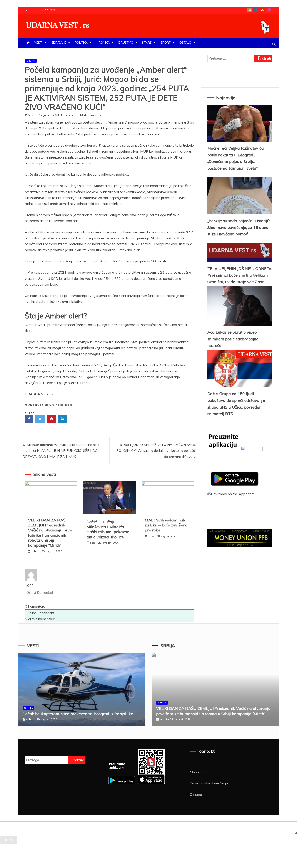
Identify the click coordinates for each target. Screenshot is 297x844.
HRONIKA (103, 43)
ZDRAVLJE (58, 43)
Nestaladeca (64, 404)
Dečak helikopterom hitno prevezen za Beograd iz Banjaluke (78, 713)
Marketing (197, 772)
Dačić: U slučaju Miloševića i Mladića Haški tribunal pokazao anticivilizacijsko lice (108, 529)
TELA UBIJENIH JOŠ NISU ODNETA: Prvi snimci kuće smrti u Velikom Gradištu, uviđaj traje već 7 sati (239, 275)
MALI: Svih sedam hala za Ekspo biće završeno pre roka (166, 525)
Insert (8, 840)
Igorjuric (49, 404)
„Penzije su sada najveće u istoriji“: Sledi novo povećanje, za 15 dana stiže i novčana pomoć (238, 227)
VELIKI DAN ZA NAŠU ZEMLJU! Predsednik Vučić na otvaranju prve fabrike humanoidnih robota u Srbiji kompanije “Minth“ (50, 533)
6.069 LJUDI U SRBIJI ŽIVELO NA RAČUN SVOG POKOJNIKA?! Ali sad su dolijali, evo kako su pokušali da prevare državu (156, 450)
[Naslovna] (28, 43)
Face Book (256, 10)
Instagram (269, 10)
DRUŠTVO (125, 43)
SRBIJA (30, 60)
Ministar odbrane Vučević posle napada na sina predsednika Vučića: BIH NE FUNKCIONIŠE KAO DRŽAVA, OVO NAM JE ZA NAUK (61, 450)
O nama (196, 794)
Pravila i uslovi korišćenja (209, 783)
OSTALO (185, 43)
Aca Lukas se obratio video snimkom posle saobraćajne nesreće (232, 339)
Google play (249, 10)
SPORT (165, 43)
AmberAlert (35, 404)
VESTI (38, 43)
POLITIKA (81, 43)
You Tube (262, 10)
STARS (147, 43)
